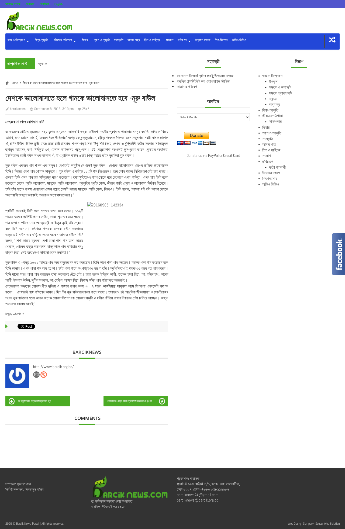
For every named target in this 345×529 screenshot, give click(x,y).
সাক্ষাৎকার (275, 121)
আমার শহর (133, 40)
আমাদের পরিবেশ (187, 86)
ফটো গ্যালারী (277, 167)
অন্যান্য (274, 104)
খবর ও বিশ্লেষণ (17, 40)
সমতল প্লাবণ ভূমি (280, 93)
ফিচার (84, 40)
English (58, 4)
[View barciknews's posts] (17, 376)
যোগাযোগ (30, 4)
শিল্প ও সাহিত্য (152, 40)
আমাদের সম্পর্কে (12, 4)
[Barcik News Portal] (39, 20)
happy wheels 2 (14, 314)
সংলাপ (168, 40)
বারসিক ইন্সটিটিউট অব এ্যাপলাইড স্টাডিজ (203, 81)
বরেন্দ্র (273, 98)
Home (14, 83)
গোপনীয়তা (44, 4)
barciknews (18, 108)
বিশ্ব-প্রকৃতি (40, 40)
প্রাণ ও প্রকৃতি (101, 40)
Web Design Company (301, 523)
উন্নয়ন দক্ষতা (203, 40)
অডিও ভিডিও (239, 40)
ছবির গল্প (183, 40)
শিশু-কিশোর (221, 40)
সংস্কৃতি (118, 40)
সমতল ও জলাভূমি (280, 87)
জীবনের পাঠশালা (62, 40)
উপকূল (273, 81)
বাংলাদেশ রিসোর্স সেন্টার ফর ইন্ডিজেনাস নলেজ (205, 75)
